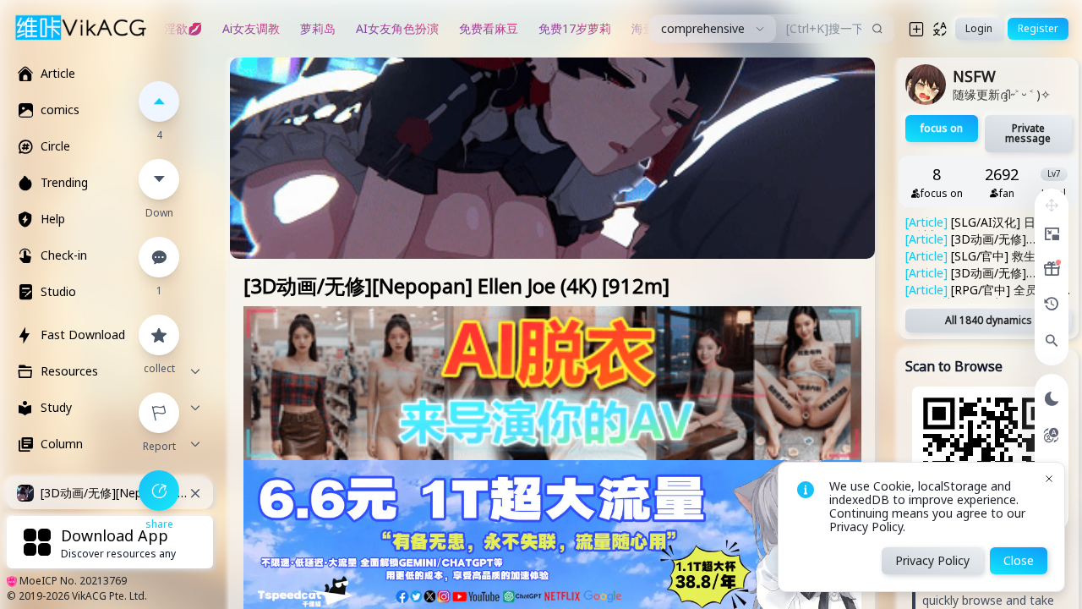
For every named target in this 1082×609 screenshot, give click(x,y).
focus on (942, 128)
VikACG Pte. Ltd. (109, 596)
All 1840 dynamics (988, 320)
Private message (1028, 133)
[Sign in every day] (1051, 269)
